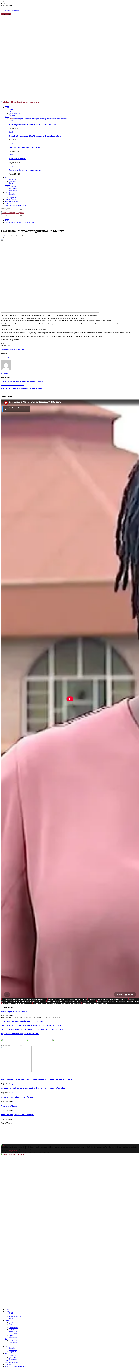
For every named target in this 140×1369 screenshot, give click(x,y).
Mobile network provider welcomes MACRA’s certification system (21, 388)
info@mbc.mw (13, 1151)
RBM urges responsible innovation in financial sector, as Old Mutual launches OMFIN (36, 1079)
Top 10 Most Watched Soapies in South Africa (20, 1034)
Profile (11, 109)
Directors (12, 111)
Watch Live (13, 179)
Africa (11, 1335)
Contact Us (8, 203)
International (13, 1337)
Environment (13, 1333)
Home (7, 106)
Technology (13, 1331)
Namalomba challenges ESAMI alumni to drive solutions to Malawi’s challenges (34, 1088)
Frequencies (13, 188)
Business (12, 1324)
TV (6, 177)
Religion (12, 1329)
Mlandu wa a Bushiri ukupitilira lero (12, 385)
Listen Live (12, 187)
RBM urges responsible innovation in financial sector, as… (33, 124)
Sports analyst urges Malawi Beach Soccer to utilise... (23, 1021)
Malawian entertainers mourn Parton (25, 147)
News (7, 117)
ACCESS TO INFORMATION (15, 205)
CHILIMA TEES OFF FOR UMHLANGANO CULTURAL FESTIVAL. (31, 1025)
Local (11, 120)
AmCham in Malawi (17, 159)
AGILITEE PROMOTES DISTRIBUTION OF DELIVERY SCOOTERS (32, 1029)
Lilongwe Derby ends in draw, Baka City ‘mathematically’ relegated (22, 381)
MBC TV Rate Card (11, 201)
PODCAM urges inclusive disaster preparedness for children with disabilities (23, 357)
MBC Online (7, 236)
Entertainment (13, 1328)
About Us (8, 107)
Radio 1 (7, 185)
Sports (11, 1326)
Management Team (15, 113)
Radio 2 (7, 192)
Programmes (13, 181)
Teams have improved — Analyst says (25, 170)
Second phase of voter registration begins (12, 349)
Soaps (11, 183)
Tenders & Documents (12, 11)
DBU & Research (11, 199)
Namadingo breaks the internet (14, 1011)
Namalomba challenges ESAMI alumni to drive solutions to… (35, 136)
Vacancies (8, 9)
